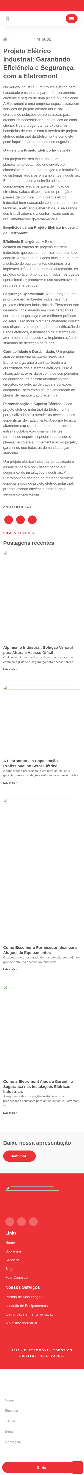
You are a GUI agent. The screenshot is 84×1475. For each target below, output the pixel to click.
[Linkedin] (34, 5)
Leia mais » (10, 669)
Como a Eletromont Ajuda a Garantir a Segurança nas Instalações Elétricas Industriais (38, 1086)
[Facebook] (42, 5)
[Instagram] (49, 5)
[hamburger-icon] (72, 18)
